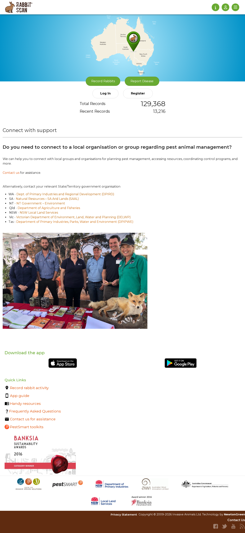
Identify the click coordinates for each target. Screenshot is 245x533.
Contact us (11, 173)
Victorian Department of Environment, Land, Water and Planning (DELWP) (73, 217)
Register (138, 93)
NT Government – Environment (40, 203)
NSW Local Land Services (39, 212)
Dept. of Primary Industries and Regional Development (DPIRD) (65, 194)
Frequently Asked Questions (35, 411)
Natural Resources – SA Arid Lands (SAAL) (47, 199)
